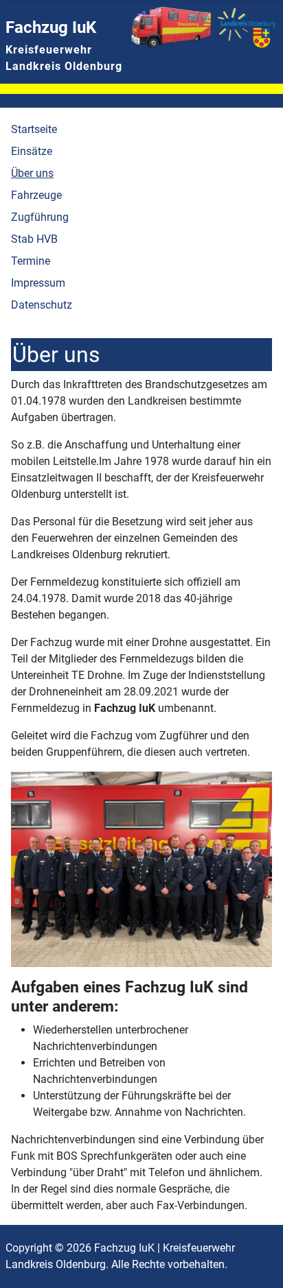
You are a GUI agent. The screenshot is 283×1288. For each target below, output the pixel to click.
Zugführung (40, 217)
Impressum (38, 282)
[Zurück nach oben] (259, 1262)
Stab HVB (34, 239)
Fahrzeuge (36, 195)
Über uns (32, 173)
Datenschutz (41, 304)
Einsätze (31, 151)
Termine (30, 260)
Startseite (34, 129)
